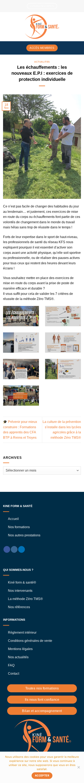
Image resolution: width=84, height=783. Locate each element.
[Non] (78, 768)
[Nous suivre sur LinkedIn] (21, 549)
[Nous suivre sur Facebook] (6, 549)
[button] (5, 27)
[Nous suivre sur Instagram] (14, 549)
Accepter (42, 775)
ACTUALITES (42, 62)
